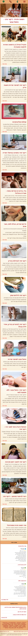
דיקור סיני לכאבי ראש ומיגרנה (15, 462)
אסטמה (10, 626)
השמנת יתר (16, 625)
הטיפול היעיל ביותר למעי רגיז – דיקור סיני (15, 428)
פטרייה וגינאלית (12, 623)
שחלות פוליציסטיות (19, 122)
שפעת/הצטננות (5, 625)
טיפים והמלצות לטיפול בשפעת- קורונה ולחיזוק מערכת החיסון (15, 608)
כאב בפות (18, 623)
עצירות (24, 625)
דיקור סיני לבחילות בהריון (17, 261)
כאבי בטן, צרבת (17, 624)
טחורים (20, 625)
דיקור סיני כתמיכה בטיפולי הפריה (14, 153)
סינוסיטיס (24, 626)
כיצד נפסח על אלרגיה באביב (19, 614)
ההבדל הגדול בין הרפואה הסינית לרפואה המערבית (14, 46)
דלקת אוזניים (15, 626)
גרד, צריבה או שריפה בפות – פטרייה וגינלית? (16, 192)
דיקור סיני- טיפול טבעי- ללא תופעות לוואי (16, 391)
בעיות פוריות (24, 622)
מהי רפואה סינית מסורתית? (16, 525)
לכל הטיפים (4, 617)
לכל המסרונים (4, 599)
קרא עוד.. (4, 64)
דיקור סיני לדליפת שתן (18, 295)
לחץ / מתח (16, 627)
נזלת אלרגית (11, 625)
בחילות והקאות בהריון (12, 622)
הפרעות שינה (5, 627)
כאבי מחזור (23, 623)
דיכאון (10, 627)
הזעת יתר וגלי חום (22, 611)
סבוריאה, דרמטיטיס (22, 627)
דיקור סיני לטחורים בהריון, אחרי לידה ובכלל (15, 325)
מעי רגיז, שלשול (10, 624)
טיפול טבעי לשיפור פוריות (17, 359)
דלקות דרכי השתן (6, 623)
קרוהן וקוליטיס (5, 624)
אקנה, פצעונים (6, 626)
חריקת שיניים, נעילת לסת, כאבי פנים (15, 225)
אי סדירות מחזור (5, 622)
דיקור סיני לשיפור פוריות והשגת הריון (15, 86)
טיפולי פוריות (19, 622)
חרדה (13, 627)
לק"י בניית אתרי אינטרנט (4, 631)
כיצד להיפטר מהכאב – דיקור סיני (14, 496)
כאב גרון (19, 626)
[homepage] (14, 10)
